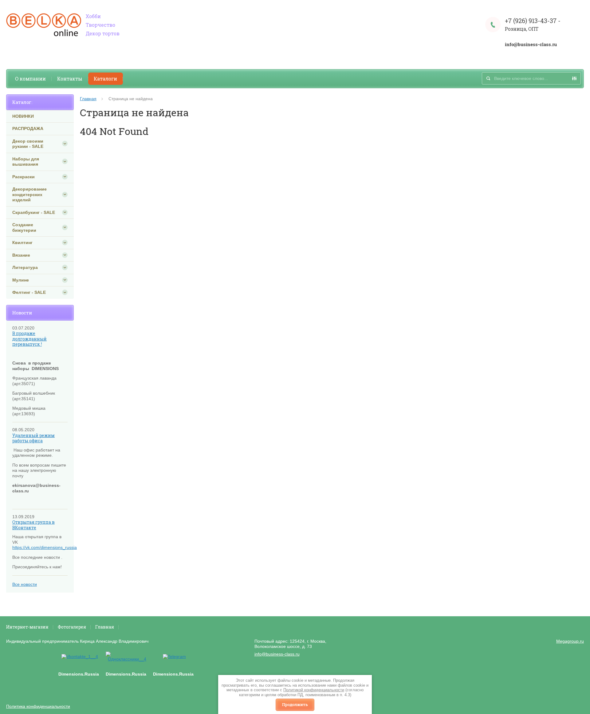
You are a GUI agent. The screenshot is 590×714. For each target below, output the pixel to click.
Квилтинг (22, 242)
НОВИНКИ (23, 116)
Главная (88, 98)
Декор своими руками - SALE (27, 144)
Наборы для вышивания (25, 161)
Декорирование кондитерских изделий (29, 194)
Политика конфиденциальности (38, 706)
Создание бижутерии (24, 227)
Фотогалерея (72, 627)
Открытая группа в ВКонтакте (33, 525)
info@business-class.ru (531, 44)
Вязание (21, 255)
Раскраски (23, 176)
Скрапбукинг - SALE (33, 212)
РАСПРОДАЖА (27, 128)
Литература (25, 267)
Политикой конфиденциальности (313, 690)
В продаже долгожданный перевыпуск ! (29, 338)
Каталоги (105, 78)
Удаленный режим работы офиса (33, 438)
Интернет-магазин (27, 627)
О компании (30, 78)
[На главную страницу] (43, 25)
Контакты (69, 78)
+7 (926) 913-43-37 (531, 21)
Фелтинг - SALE (29, 292)
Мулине (20, 280)
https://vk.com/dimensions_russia (44, 547)
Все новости (24, 584)
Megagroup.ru (570, 641)
